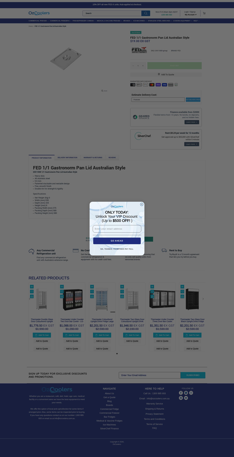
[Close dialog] (141, 204)
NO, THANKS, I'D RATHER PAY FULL (117, 249)
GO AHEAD (117, 241)
